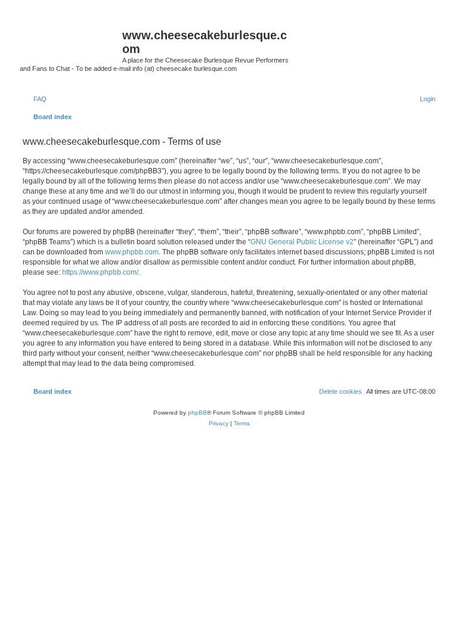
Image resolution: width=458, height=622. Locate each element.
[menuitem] (35, 99)
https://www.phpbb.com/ (100, 272)
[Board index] (71, 39)
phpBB (197, 412)
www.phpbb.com (132, 252)
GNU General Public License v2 (302, 242)
